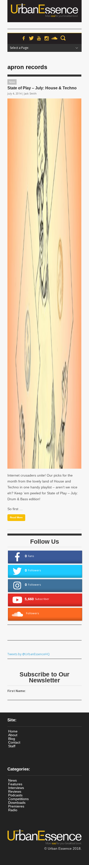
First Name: (16, 691)
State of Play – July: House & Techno (42, 88)
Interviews (16, 788)
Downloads (16, 803)
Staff (11, 746)
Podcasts (15, 795)
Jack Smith (30, 93)
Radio (12, 810)
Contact (14, 742)
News (12, 82)
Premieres (16, 806)
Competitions (18, 799)
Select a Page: (19, 48)
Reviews (14, 791)
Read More (16, 517)
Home (13, 731)
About (12, 735)
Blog (11, 739)
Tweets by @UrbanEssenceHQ (28, 654)
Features (15, 784)
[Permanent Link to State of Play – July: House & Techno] (44, 283)
